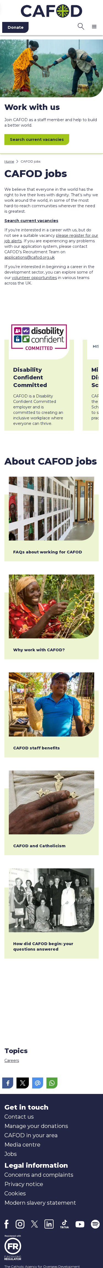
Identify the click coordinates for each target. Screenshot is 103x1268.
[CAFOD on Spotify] (95, 1224)
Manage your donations (36, 1126)
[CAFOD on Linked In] (49, 1224)
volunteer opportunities (34, 277)
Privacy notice (23, 1184)
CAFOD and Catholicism (39, 845)
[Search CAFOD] (81, 26)
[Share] (7, 1082)
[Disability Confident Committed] (39, 336)
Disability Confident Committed (30, 377)
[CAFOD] (51, 10)
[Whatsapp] (51, 1082)
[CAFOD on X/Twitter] (34, 1224)
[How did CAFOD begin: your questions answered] (51, 900)
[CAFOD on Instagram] (19, 1224)
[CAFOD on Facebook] (6, 1224)
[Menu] (94, 26)
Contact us (19, 1116)
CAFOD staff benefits (36, 748)
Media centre (22, 1144)
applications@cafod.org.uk (29, 257)
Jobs (10, 1154)
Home (9, 161)
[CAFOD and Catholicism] (51, 802)
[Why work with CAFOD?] (51, 606)
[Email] (37, 1082)
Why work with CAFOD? (39, 649)
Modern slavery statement (40, 1202)
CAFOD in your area (31, 1135)
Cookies (15, 1193)
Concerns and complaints (38, 1175)
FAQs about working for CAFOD (47, 552)
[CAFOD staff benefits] (51, 704)
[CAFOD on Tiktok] (64, 1224)
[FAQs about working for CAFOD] (51, 509)
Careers (11, 1060)
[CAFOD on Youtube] (80, 1224)
